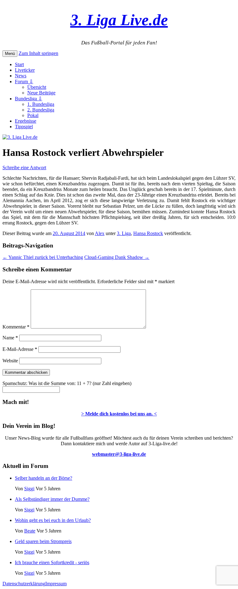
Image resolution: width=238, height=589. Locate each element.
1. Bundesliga (40, 104)
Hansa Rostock (148, 233)
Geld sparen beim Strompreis (43, 541)
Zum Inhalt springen (38, 53)
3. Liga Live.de (119, 20)
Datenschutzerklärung (23, 583)
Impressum (56, 583)
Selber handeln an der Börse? (43, 478)
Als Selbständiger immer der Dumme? (52, 499)
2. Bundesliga (40, 109)
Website (10, 360)
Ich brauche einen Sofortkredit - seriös (52, 562)
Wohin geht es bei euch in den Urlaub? (53, 520)
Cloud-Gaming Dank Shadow (116, 257)
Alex (99, 233)
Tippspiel (24, 126)
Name (10, 337)
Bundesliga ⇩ (28, 98)
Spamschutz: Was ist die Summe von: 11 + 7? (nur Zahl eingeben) (66, 383)
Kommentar (15, 326)
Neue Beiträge (41, 92)
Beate (29, 530)
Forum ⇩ (24, 81)
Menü (10, 53)
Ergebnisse (25, 121)
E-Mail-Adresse (19, 349)
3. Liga (124, 233)
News (20, 75)
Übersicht (36, 87)
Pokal (32, 115)
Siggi (29, 488)
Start (19, 64)
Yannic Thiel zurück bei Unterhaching (42, 257)
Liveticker (25, 70)
